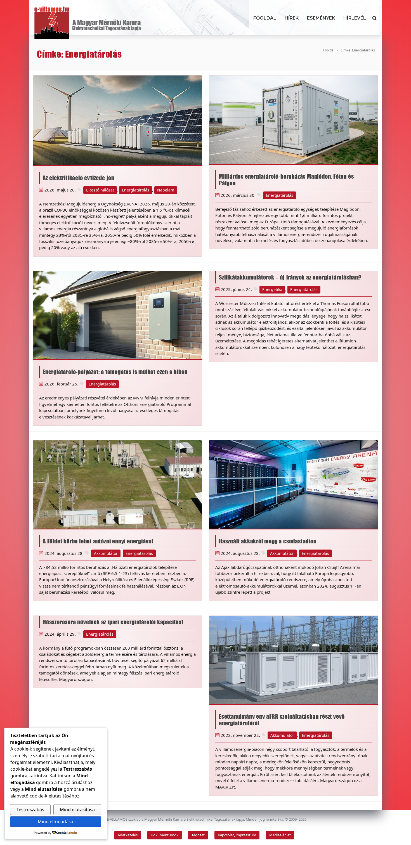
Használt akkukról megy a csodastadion (267, 541)
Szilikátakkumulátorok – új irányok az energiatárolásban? (290, 277)
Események (321, 18)
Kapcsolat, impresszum (237, 834)
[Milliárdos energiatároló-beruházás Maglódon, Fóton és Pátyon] (293, 119)
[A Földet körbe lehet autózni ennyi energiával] (117, 484)
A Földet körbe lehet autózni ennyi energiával (98, 541)
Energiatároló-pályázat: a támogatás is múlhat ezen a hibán (115, 371)
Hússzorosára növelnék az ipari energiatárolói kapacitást (113, 622)
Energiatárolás (135, 190)
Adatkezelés (128, 834)
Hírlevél (354, 18)
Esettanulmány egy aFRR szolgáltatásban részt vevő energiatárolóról (282, 719)
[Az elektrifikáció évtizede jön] (117, 120)
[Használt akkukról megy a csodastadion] (293, 484)
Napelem (165, 190)
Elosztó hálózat (100, 190)
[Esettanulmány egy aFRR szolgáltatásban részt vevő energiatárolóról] (293, 660)
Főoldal (264, 18)
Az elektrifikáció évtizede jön (78, 177)
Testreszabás (30, 809)
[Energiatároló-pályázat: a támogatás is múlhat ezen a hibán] (117, 315)
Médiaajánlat (280, 834)
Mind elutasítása (77, 809)
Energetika (272, 289)
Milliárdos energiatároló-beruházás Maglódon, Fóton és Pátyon (286, 179)
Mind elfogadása (55, 821)
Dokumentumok (164, 834)
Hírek (292, 18)
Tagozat (198, 834)
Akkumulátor (106, 553)
